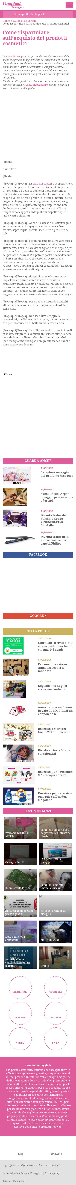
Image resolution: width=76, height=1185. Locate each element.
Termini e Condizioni (13, 1181)
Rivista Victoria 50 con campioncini (54, 752)
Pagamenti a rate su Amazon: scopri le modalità (52, 668)
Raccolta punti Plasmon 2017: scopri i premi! (55, 773)
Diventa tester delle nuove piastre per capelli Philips (55, 540)
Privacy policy (52, 1173)
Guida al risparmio (24, 20)
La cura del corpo (13, 56)
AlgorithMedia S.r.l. (30, 1165)
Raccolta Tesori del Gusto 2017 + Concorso (54, 730)
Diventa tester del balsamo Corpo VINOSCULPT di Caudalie (54, 520)
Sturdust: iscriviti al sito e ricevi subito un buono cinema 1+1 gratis (55, 646)
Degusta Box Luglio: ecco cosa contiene (52, 687)
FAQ (20, 1153)
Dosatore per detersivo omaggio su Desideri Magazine (55, 797)
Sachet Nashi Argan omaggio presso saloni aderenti (57, 497)
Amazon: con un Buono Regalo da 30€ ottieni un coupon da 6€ (55, 711)
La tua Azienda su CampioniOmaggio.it (22, 1173)
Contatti (55, 1153)
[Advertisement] (38, 126)
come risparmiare (37, 84)
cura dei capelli (42, 183)
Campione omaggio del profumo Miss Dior (57, 474)
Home (6, 20)
